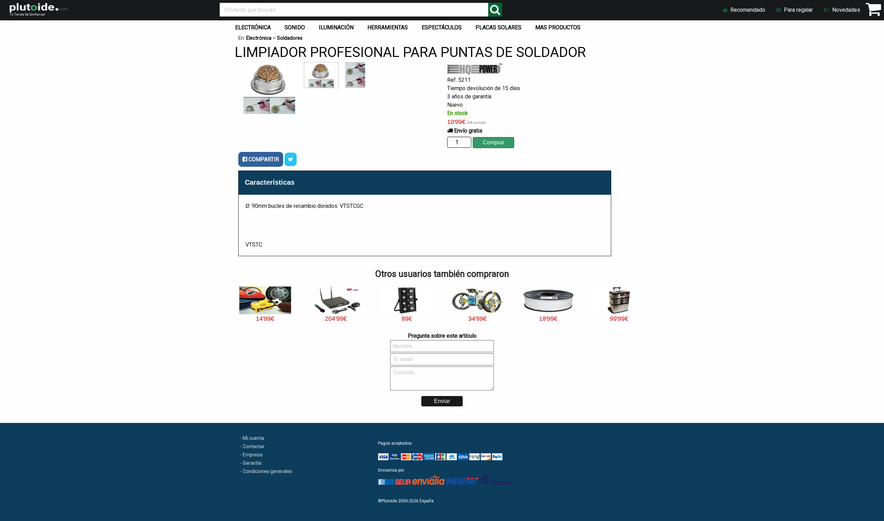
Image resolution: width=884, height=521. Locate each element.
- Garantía (250, 463)
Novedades (845, 10)
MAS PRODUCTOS (557, 27)
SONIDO (295, 27)
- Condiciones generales (266, 471)
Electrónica (258, 38)
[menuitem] (254, 25)
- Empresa (251, 454)
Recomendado (747, 10)
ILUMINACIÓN (336, 27)
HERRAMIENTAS (387, 27)
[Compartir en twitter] (291, 159)
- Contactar (252, 446)
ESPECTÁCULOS (442, 27)
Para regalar (797, 10)
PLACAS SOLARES (498, 27)
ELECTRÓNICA (253, 27)
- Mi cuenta (252, 438)
